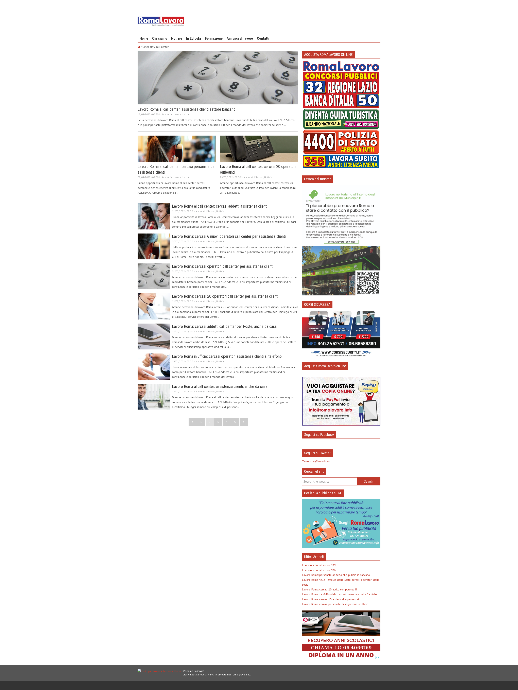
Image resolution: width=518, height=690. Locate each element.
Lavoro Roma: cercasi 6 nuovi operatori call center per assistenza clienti (229, 236)
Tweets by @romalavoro (317, 461)
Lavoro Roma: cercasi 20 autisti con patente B (329, 589)
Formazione (214, 38)
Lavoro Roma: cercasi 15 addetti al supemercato (331, 599)
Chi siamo (159, 38)
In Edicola (193, 38)
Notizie (176, 38)
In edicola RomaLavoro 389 (319, 565)
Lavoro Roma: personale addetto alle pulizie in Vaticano (336, 575)
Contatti (263, 38)
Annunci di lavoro (240, 38)
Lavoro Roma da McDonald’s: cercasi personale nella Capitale (339, 594)
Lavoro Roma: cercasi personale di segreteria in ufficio (335, 604)
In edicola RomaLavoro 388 (319, 570)
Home (144, 38)
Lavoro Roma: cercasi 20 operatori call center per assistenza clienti (225, 296)
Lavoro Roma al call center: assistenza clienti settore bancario (187, 109)
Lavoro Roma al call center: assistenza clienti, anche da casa (219, 386)
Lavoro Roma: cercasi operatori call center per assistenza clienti (222, 266)
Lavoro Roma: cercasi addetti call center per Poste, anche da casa (224, 326)
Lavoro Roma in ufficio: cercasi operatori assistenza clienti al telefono (227, 356)
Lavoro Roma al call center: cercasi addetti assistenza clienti (219, 206)
